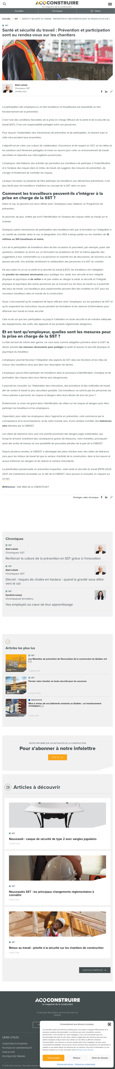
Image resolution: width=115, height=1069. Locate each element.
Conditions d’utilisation (14, 1044)
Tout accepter (53, 1058)
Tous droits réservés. (30, 1066)
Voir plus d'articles (93, 970)
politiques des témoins (85, 1050)
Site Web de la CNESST (29, 486)
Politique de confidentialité (85, 1064)
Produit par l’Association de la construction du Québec (57, 1013)
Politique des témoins (65, 1064)
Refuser (76, 1058)
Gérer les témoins (100, 1058)
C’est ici (55, 757)
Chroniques (57, 11)
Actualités (19, 11)
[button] (109, 1024)
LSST (46, 486)
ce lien (6, 478)
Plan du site (8, 1052)
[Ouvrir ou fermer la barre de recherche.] (4, 4)
